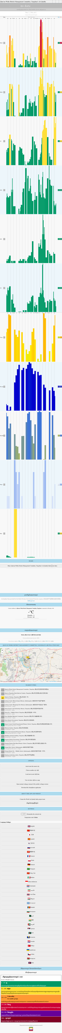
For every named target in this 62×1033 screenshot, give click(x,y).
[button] (27, 658)
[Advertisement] (31, 580)
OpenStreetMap (52, 681)
